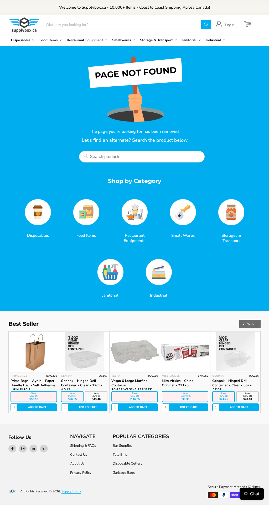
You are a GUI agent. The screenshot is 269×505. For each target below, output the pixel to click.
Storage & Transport (156, 40)
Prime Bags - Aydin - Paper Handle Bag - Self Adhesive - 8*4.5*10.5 (33, 385)
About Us (77, 463)
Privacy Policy (80, 472)
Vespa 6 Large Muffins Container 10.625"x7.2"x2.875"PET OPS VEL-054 (131, 387)
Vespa (115, 376)
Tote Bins (120, 454)
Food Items (48, 40)
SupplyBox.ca (71, 491)
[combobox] (122, 24)
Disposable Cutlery (127, 463)
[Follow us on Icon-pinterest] (44, 449)
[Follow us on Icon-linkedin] (33, 449)
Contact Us (78, 454)
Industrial (213, 40)
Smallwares (121, 40)
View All (249, 324)
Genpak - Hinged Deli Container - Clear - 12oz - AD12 (81, 385)
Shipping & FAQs (83, 445)
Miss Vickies (171, 376)
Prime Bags (19, 376)
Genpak (66, 376)
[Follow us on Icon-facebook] (12, 449)
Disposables (20, 40)
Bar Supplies (122, 445)
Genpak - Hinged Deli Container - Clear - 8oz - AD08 (232, 385)
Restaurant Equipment (85, 40)
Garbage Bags (124, 472)
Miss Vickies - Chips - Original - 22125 (179, 383)
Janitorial (189, 40)
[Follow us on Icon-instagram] (23, 449)
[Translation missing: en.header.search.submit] (206, 24)
